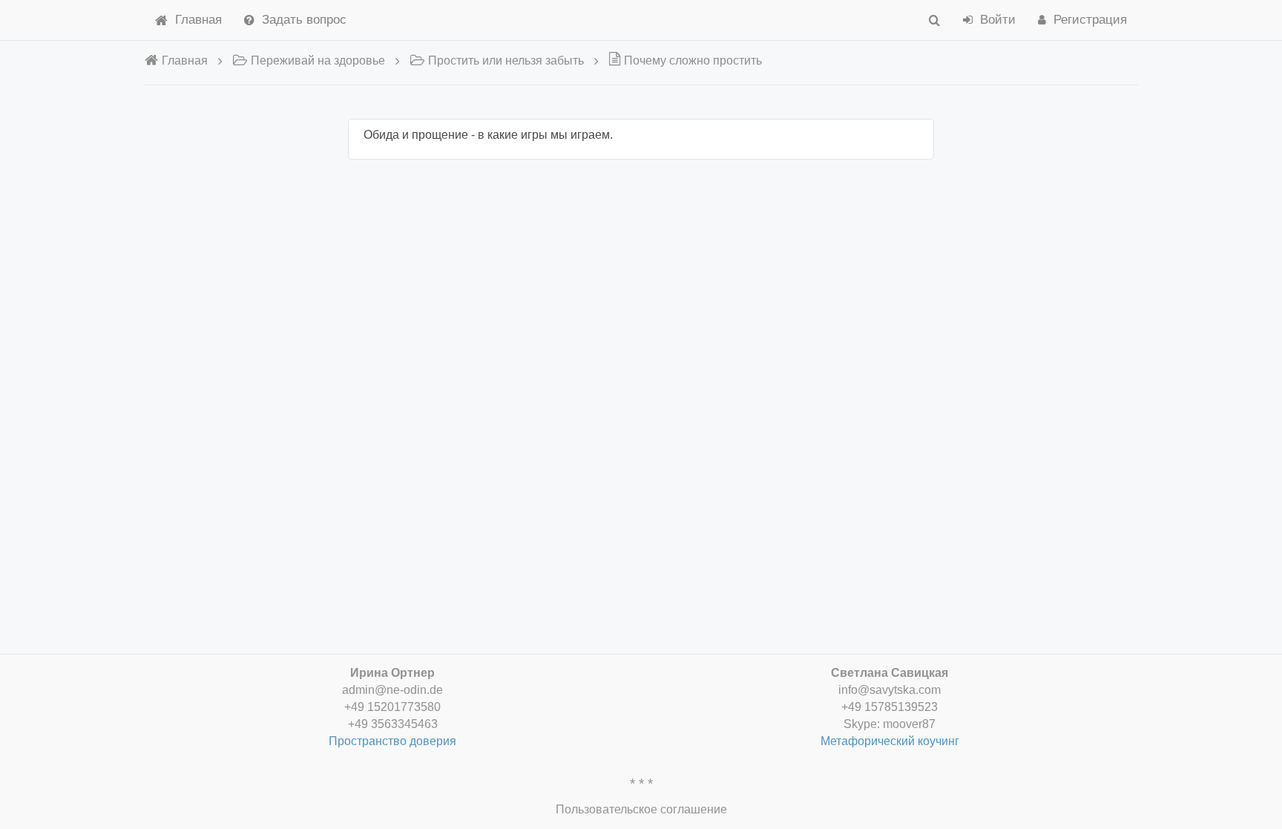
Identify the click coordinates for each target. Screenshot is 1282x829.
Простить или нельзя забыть (506, 60)
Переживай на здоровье (318, 60)
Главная (198, 20)
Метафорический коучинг (890, 741)
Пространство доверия (392, 741)
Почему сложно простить (693, 60)
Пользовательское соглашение (641, 809)
